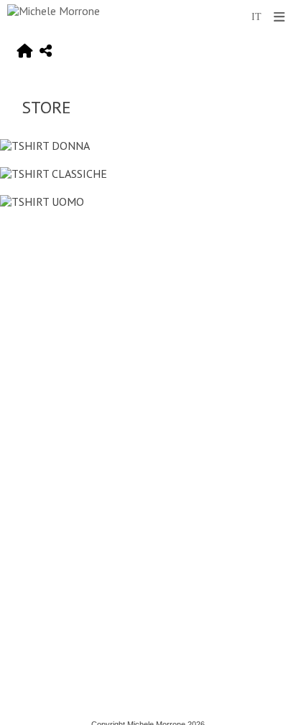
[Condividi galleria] (46, 51)
